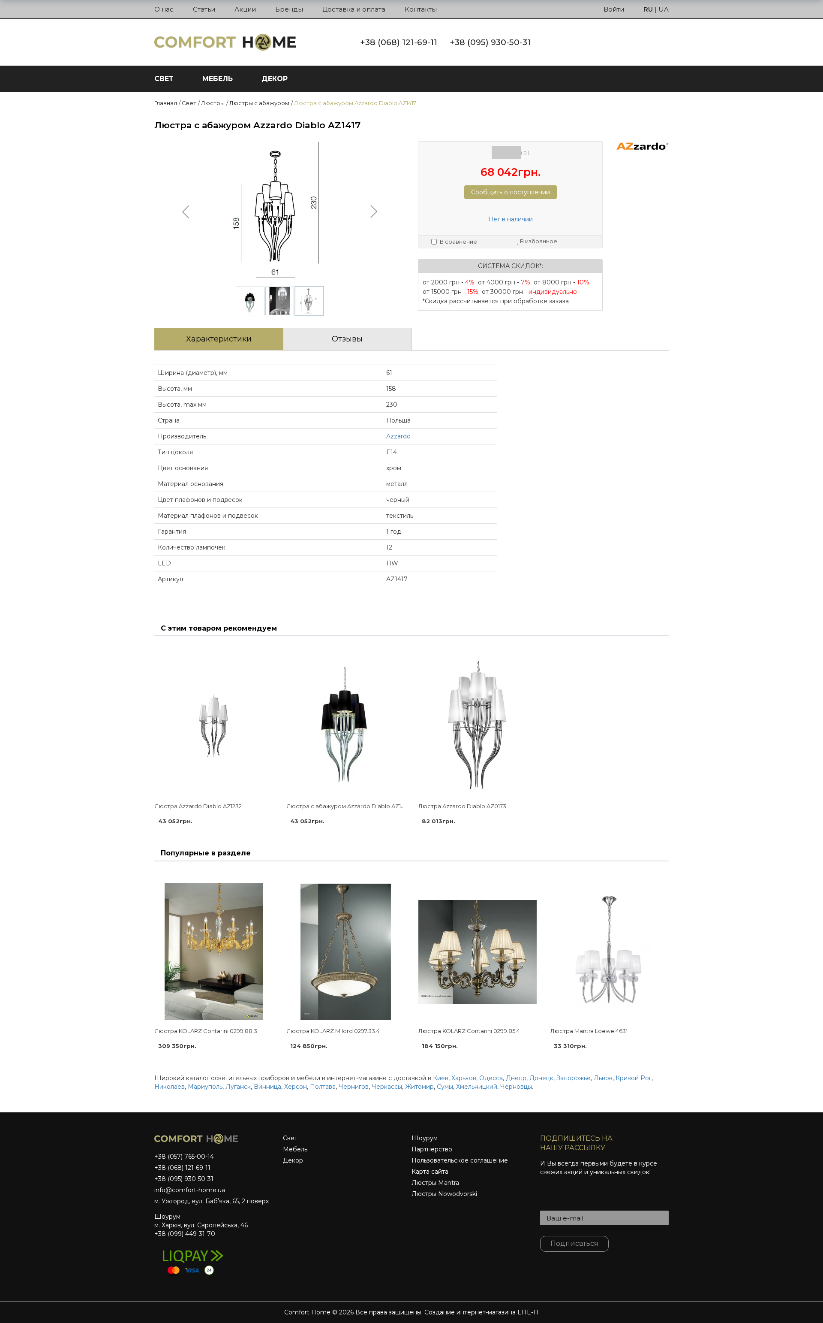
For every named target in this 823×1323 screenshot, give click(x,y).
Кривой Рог (634, 1078)
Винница (267, 1086)
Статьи (204, 9)
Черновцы (516, 1086)
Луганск (238, 1086)
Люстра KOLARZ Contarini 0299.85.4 (469, 1030)
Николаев (169, 1086)
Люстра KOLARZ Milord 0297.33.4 (333, 1030)
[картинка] (214, 726)
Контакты (421, 9)
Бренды (289, 9)
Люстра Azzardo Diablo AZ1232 (198, 806)
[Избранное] (618, 41)
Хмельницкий (476, 1086)
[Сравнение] (637, 41)
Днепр (516, 1078)
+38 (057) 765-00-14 (184, 1156)
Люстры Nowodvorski (444, 1194)
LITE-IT (528, 1312)
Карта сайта (430, 1171)
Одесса (491, 1078)
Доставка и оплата (353, 9)
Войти (614, 9)
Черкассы (387, 1086)
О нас (164, 9)
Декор (293, 1160)
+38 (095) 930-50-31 (490, 42)
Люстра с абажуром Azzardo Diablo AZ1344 (349, 806)
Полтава (323, 1086)
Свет (290, 1138)
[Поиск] (599, 41)
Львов (603, 1078)
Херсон (295, 1086)
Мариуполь (205, 1086)
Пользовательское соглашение (460, 1160)
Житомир (419, 1086)
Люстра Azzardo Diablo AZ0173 (462, 806)
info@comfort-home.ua (189, 1190)
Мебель (295, 1149)
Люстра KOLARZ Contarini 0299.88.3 (206, 1030)
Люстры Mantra (435, 1183)
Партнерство (432, 1149)
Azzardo (398, 436)
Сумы (445, 1086)
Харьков (463, 1078)
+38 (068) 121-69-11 (398, 42)
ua (663, 9)
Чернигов (354, 1086)
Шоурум (425, 1138)
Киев (440, 1078)
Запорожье (573, 1078)
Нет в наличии (510, 219)
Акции (245, 9)
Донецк (541, 1078)
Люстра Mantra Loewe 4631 (589, 1030)
